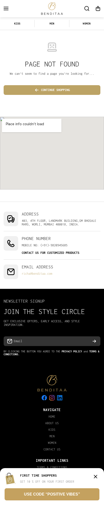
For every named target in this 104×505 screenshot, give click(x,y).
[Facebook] (44, 397)
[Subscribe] (94, 341)
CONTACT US (52, 449)
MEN (52, 23)
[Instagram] (52, 397)
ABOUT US (52, 423)
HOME (52, 416)
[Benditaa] (52, 8)
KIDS (17, 23)
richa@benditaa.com (37, 273)
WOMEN (87, 23)
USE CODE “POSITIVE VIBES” (52, 494)
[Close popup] (95, 477)
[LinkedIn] (59, 397)
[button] (98, 8)
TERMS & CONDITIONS (52, 467)
